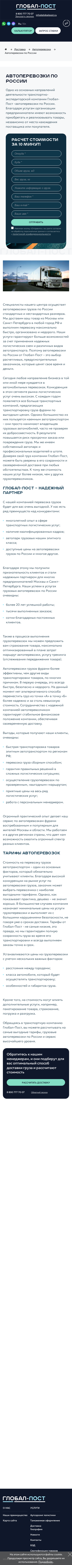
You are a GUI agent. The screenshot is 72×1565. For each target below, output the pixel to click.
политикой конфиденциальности (32, 234)
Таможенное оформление (45, 1520)
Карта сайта (10, 1520)
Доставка (35, 1526)
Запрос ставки (48, 30)
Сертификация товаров (44, 1550)
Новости (35, 1534)
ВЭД (32, 1545)
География (36, 1529)
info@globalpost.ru (46, 15)
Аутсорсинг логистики (43, 1515)
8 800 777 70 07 (25, 13)
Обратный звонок (39, 1092)
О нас (6, 1508)
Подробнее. (45, 1561)
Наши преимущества (15, 1515)
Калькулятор (23, 30)
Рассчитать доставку (36, 1082)
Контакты (35, 1540)
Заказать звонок (24, 16)
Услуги (35, 1508)
